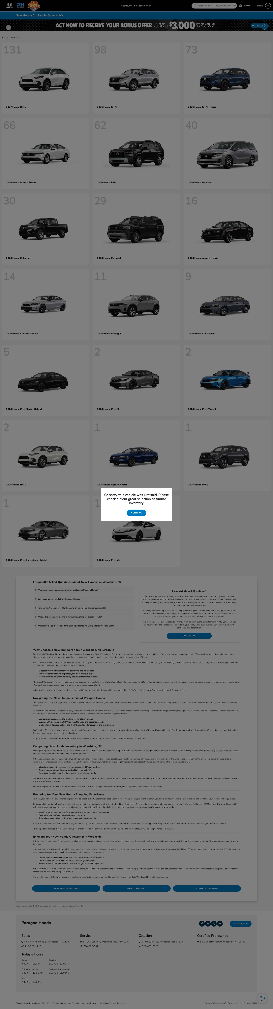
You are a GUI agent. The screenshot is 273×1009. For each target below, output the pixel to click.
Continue (136, 512)
